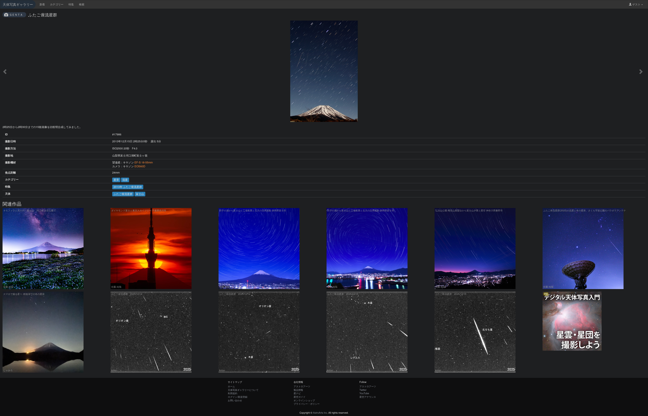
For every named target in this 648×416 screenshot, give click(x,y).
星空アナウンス (367, 396)
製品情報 (298, 390)
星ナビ (297, 393)
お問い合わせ (235, 400)
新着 (42, 4)
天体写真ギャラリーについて (243, 390)
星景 (116, 180)
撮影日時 (10, 141)
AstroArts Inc (320, 412)
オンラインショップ (304, 400)
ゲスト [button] (636, 4)
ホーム (231, 386)
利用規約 (232, 393)
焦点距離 (10, 172)
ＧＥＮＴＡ (16, 15)
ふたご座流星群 (123, 194)
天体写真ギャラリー (18, 4)
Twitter (363, 390)
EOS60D (139, 166)
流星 (125, 180)
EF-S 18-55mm (143, 162)
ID (6, 134)
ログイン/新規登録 (237, 396)
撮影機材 (10, 162)
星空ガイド (299, 396)
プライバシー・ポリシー (307, 403)
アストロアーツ (302, 386)
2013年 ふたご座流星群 (128, 187)
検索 (81, 4)
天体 (7, 194)
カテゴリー (56, 4)
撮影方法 (10, 148)
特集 (71, 4)
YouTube (364, 393)
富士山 (140, 194)
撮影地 (9, 155)
